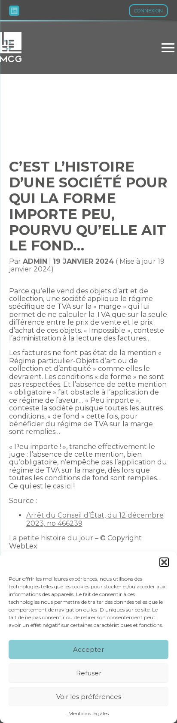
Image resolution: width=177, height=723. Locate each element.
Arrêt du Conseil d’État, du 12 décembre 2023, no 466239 (95, 519)
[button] (164, 562)
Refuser (88, 673)
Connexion (148, 11)
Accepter (88, 649)
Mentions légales (88, 714)
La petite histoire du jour (51, 538)
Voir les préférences (88, 697)
